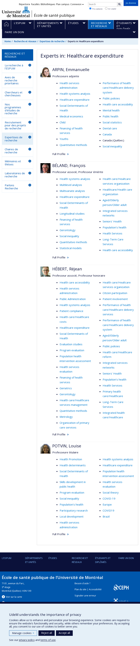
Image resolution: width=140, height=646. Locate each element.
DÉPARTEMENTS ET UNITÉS (34, 560)
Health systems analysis (75, 93)
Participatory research (74, 510)
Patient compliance (71, 311)
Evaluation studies (71, 344)
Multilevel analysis (71, 185)
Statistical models (71, 248)
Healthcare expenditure (75, 99)
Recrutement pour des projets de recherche (15, 125)
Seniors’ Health (112, 221)
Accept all (64, 633)
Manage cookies (23, 633)
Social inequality (112, 146)
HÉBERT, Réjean (67, 268)
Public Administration (73, 299)
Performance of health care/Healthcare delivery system (118, 87)
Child (62, 122)
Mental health (111, 110)
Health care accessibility (118, 104)
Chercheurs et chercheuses (13, 93)
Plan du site (80, 589)
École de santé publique (54, 15)
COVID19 (108, 510)
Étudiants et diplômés (102, 560)
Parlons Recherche (11, 186)
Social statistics (112, 122)
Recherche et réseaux (25, 41)
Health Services (112, 233)
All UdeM (111, 8)
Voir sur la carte (14, 596)
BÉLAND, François (68, 165)
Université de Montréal (16, 11)
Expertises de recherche (52, 41)
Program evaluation (72, 350)
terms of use (48, 640)
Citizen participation (115, 293)
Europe (107, 504)
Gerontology (67, 230)
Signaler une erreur (85, 595)
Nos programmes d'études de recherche (13, 108)
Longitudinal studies (72, 213)
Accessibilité (95, 589)
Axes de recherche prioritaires (12, 80)
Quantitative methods (73, 145)
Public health (110, 116)
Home (8, 41)
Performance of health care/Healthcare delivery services (118, 309)
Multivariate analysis (72, 191)
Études (52, 558)
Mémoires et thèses (13, 162)
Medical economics (71, 116)
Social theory (111, 492)
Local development (71, 516)
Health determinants (73, 465)
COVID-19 (109, 498)
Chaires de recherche (11, 150)
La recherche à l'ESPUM (14, 66)
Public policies (111, 98)
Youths (64, 139)
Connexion (75, 4)
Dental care (110, 128)
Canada (107, 134)
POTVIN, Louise (66, 445)
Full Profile (58, 154)
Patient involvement (115, 299)
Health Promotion (71, 459)
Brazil (106, 516)
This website (97, 8)
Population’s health (114, 227)
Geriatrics (66, 388)
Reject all (46, 633)
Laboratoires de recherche (15, 174)
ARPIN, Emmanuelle (70, 69)
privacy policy (27, 640)
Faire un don (126, 558)
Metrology (66, 416)
